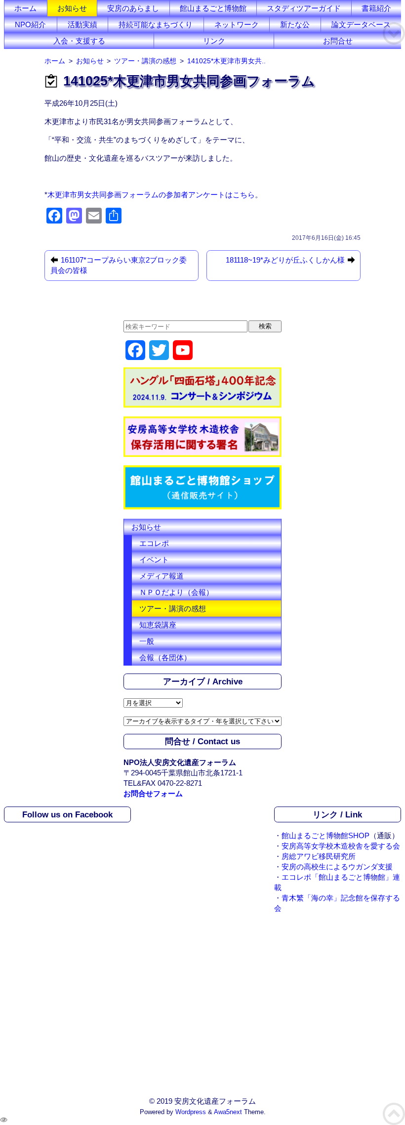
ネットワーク (236, 24)
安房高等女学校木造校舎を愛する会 (341, 846)
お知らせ (72, 8)
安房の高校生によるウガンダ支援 (337, 866)
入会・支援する (79, 41)
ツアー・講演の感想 (172, 608)
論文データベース (361, 24)
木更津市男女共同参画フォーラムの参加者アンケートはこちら (151, 194)
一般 (146, 641)
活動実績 (82, 24)
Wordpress (190, 1112)
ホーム (25, 8)
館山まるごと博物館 (213, 8)
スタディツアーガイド (304, 8)
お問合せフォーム (153, 793)
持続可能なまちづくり (156, 24)
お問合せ (338, 41)
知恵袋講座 (157, 625)
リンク (214, 41)
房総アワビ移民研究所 (319, 856)
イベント (154, 559)
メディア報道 (161, 576)
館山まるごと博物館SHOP (325, 835)
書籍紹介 (376, 8)
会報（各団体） (165, 657)
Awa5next (228, 1112)
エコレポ (154, 543)
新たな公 (295, 24)
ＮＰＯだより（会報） (176, 592)
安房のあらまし (133, 8)
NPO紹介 (30, 24)
